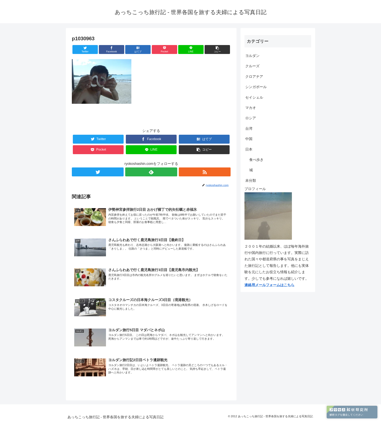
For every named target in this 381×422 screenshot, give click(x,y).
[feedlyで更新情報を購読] (151, 171)
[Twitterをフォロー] (98, 171)
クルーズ (252, 66)
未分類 (250, 181)
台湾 (248, 129)
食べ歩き (256, 160)
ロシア (250, 118)
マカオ (250, 108)
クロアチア (254, 77)
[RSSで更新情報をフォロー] (205, 171)
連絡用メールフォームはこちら (269, 285)
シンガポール (256, 87)
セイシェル (254, 97)
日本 (248, 149)
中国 (248, 139)
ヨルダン (252, 56)
